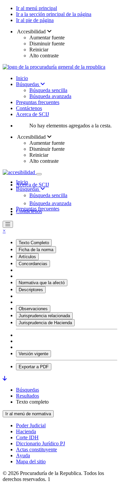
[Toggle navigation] (39, 174)
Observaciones (33, 308)
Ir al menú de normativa (28, 413)
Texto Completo (34, 242)
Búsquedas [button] (28, 189)
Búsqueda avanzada (50, 96)
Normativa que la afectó (42, 282)
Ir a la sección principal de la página (53, 14)
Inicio (22, 78)
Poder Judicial (31, 425)
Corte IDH (27, 437)
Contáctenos (29, 108)
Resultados (27, 396)
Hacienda (26, 431)
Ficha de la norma (36, 249)
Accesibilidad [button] (31, 31)
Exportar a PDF (34, 366)
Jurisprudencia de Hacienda (45, 322)
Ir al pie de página (35, 20)
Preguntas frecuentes (37, 102)
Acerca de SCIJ (32, 114)
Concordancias (33, 263)
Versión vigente (33, 353)
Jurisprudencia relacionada (44, 315)
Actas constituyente (36, 449)
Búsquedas (28, 84)
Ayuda (23, 455)
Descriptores (31, 289)
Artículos (27, 256)
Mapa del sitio (31, 461)
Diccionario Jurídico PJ (40, 443)
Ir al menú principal (36, 8)
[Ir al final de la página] (5, 378)
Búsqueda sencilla (48, 90)
